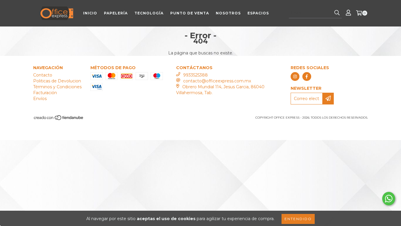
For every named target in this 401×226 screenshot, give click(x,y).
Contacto (42, 75)
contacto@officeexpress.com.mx (217, 81)
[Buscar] (337, 13)
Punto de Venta (189, 13)
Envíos (40, 98)
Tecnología (149, 13)
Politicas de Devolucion (57, 81)
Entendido (298, 219)
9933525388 (195, 75)
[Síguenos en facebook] (306, 76)
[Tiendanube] (59, 119)
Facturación (45, 92)
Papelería (116, 13)
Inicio (90, 13)
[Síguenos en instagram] (295, 76)
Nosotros (228, 13)
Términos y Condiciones (57, 86)
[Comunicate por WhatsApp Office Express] (388, 198)
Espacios (258, 13)
